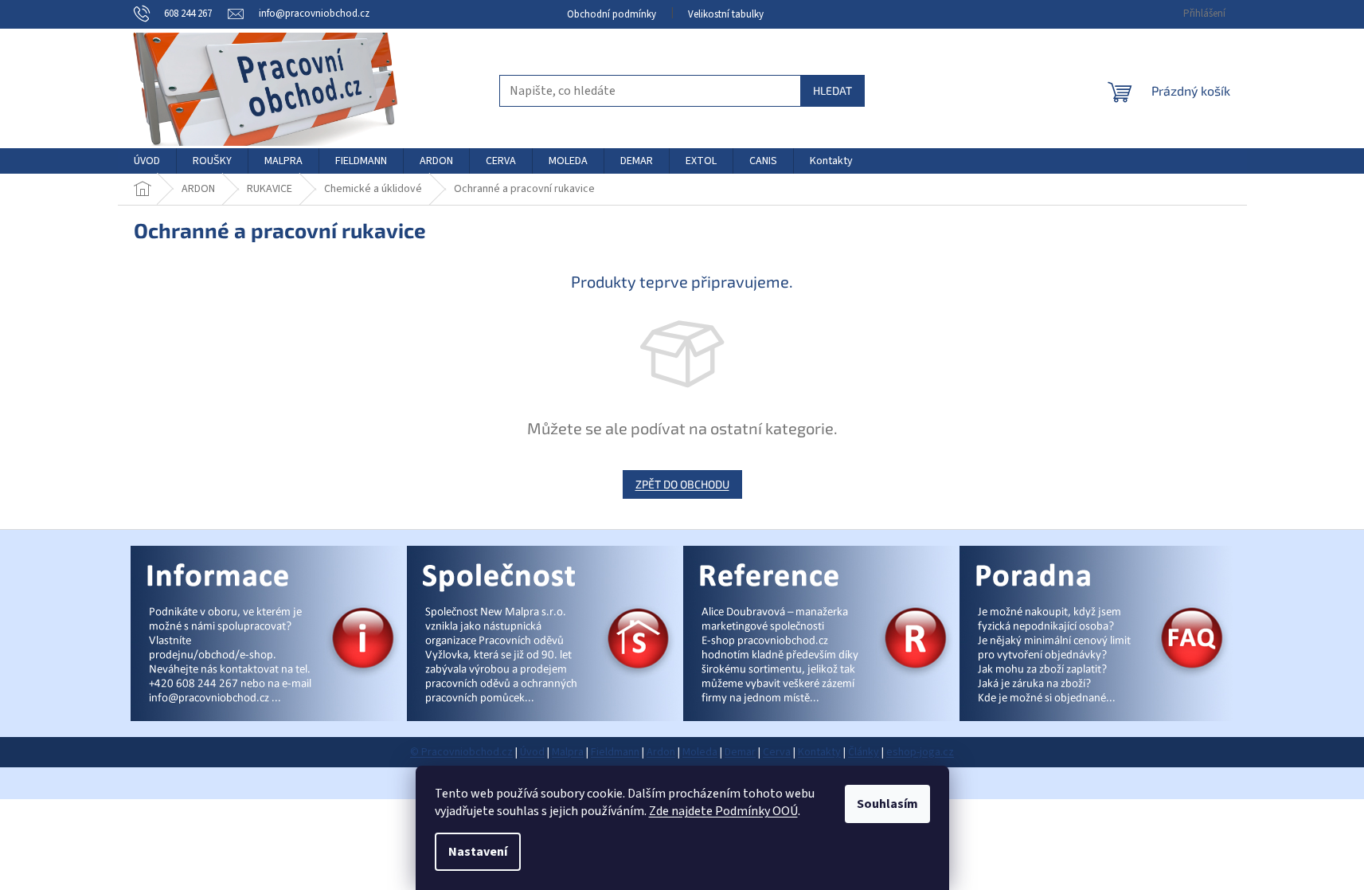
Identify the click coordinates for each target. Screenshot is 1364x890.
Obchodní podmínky (611, 14)
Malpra (568, 752)
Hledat (832, 90)
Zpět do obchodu (682, 484)
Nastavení (477, 852)
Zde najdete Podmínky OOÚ (723, 811)
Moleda (699, 752)
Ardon (661, 752)
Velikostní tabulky (726, 14)
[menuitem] (147, 161)
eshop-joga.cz (920, 752)
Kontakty (819, 752)
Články (863, 752)
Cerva (777, 752)
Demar (740, 752)
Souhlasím (887, 804)
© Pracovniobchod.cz (461, 752)
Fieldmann (615, 752)
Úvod (532, 752)
